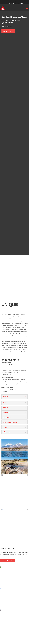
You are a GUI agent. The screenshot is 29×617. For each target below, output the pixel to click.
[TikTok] (16, 3)
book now (8, 31)
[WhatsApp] (13, 3)
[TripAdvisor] (11, 3)
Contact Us (8, 560)
